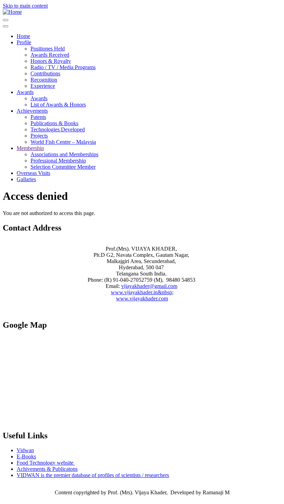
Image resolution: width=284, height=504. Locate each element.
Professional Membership (58, 161)
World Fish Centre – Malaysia (63, 142)
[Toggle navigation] (5, 20)
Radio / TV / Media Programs (63, 67)
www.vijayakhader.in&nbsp (141, 292)
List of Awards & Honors (58, 105)
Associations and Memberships (64, 154)
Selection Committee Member (63, 167)
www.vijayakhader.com (142, 298)
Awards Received (49, 55)
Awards (25, 92)
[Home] (12, 12)
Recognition (43, 80)
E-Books (26, 456)
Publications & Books (54, 123)
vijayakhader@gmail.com (149, 286)
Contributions (45, 73)
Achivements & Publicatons (47, 469)
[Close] (5, 26)
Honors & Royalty (50, 61)
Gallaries (26, 179)
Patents (38, 117)
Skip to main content (25, 6)
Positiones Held (47, 49)
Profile (24, 42)
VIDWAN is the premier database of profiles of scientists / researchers (93, 475)
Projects (39, 136)
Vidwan (25, 450)
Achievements (32, 111)
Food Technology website (46, 463)
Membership (30, 148)
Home (23, 36)
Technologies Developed (57, 129)
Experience (42, 86)
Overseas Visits (33, 173)
